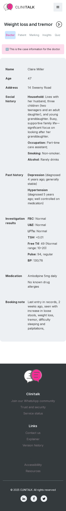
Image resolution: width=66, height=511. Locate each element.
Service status (33, 413)
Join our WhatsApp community (33, 401)
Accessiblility (33, 465)
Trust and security (33, 407)
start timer (60, 25)
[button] (58, 7)
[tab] (10, 35)
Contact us (33, 433)
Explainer (33, 439)
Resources (33, 471)
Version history (33, 445)
